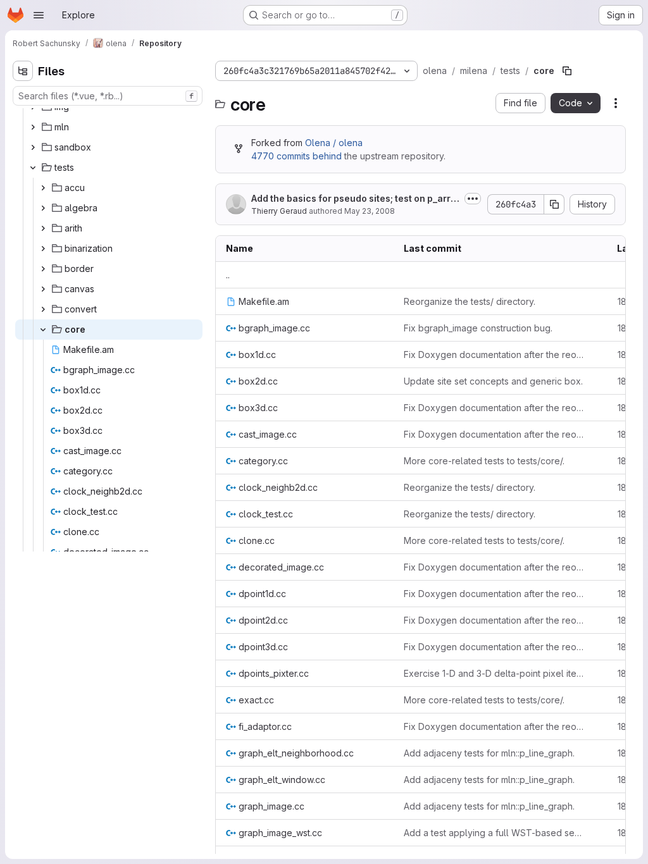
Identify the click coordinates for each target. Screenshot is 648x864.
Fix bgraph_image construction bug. (478, 328)
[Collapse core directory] (43, 329)
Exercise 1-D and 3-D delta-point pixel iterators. (495, 673)
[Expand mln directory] (32, 127)
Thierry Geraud (279, 211)
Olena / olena (334, 142)
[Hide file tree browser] (23, 71)
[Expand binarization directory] (43, 248)
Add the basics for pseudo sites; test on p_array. (353, 199)
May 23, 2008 (369, 211)
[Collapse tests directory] (32, 167)
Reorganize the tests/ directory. (469, 301)
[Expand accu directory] (43, 187)
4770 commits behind (296, 156)
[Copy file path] (567, 71)
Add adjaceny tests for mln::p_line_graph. (489, 753)
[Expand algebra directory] (43, 208)
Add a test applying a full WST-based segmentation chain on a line (495, 832)
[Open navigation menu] (38, 15)
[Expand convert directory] (43, 309)
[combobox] (107, 96)
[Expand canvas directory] (43, 289)
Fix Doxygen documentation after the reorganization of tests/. (495, 354)
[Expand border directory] (43, 268)
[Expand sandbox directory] (32, 147)
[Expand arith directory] (43, 228)
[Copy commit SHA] (554, 204)
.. (228, 274)
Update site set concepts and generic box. (493, 381)
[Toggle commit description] (472, 198)
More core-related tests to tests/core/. (484, 460)
